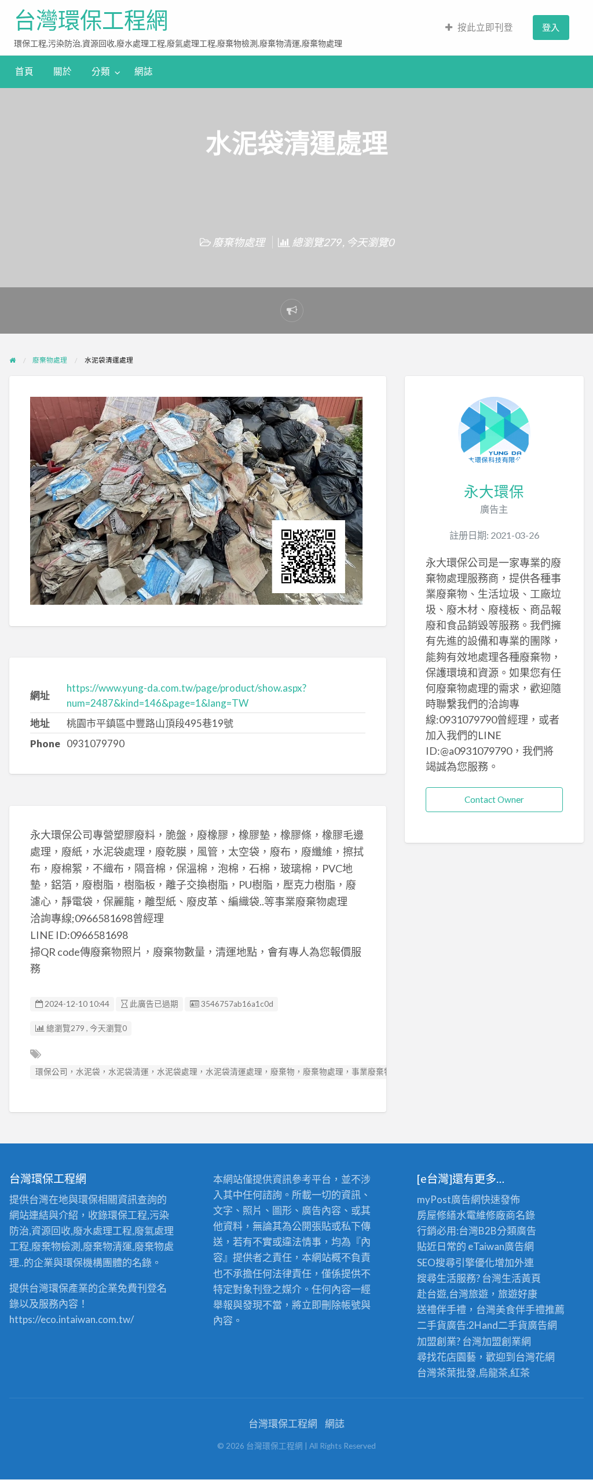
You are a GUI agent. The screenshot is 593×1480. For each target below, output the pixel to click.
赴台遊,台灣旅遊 (452, 1294)
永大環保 (494, 491)
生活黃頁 (521, 1278)
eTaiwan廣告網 (501, 1246)
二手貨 (513, 1325)
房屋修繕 (436, 1215)
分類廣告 (516, 1231)
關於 (62, 71)
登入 (550, 27)
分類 (100, 71)
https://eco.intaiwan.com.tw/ (71, 1319)
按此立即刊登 (485, 27)
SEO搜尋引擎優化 (456, 1262)
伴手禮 (530, 1309)
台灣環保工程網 (91, 20)
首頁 (24, 71)
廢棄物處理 (239, 242)
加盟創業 (501, 1341)
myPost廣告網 (449, 1199)
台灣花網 (535, 1357)
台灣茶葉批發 (446, 1372)
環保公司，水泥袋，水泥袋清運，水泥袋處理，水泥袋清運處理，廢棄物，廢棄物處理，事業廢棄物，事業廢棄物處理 (246, 1071)
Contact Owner (494, 799)
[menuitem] (479, 27)
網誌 (143, 71)
